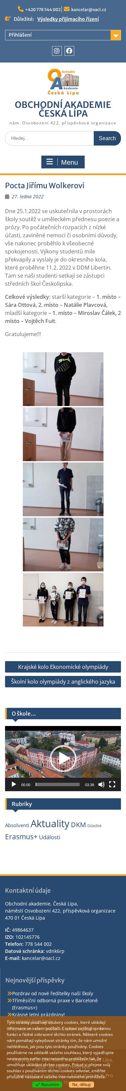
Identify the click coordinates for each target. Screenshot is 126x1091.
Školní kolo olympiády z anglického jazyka (63, 681)
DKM (78, 824)
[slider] (58, 784)
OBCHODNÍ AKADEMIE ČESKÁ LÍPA (63, 109)
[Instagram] (57, 51)
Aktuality (50, 823)
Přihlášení (20, 35)
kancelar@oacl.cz (88, 9)
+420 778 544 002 (42, 9)
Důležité (94, 825)
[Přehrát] (13, 784)
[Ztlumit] (101, 784)
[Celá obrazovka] (112, 784)
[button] (63, 758)
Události (49, 837)
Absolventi (17, 825)
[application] (63, 758)
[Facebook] (69, 51)
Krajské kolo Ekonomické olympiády (63, 667)
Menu (69, 162)
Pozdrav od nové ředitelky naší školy (52, 993)
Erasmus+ (21, 836)
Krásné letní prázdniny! (38, 1014)
